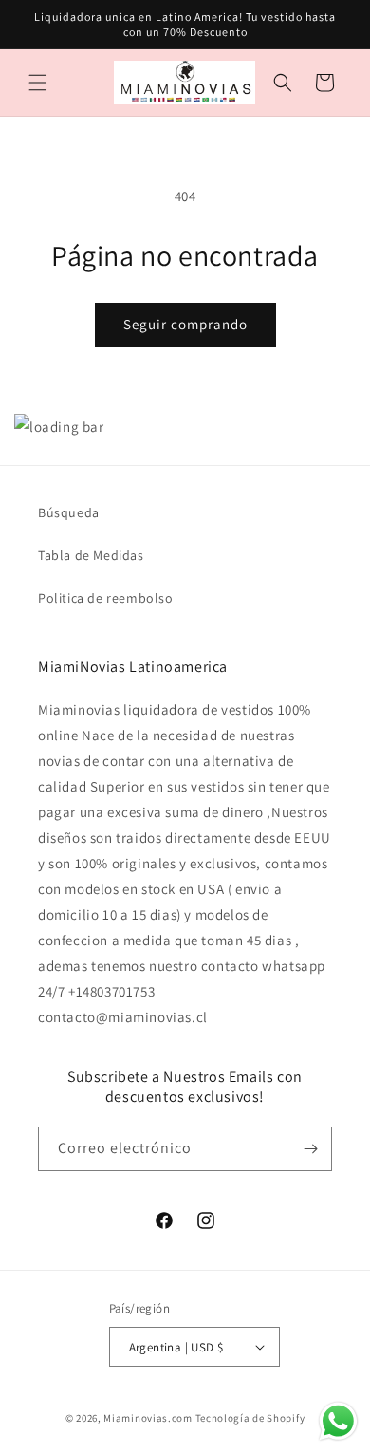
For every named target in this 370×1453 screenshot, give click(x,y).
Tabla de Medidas (91, 555)
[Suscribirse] (310, 1149)
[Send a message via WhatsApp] (338, 1421)
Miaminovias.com (148, 1418)
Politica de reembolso (106, 597)
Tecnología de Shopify (250, 1418)
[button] (38, 82)
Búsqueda (69, 512)
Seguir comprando (185, 324)
